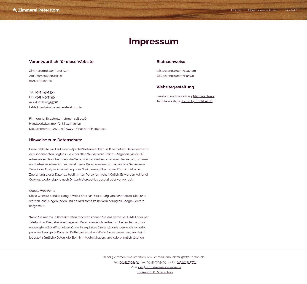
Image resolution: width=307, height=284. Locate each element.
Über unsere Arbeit (263, 10)
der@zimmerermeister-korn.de (159, 267)
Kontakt (291, 10)
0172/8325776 (186, 262)
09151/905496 (129, 262)
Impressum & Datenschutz (155, 272)
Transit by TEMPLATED (196, 101)
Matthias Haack (203, 96)
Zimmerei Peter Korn (38, 10)
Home (236, 10)
